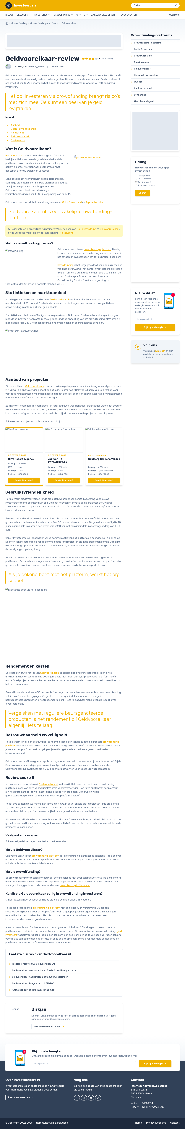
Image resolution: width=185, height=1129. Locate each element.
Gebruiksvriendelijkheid (23, 128)
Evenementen (129, 15)
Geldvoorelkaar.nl (15, 155)
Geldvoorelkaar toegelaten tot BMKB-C (33, 983)
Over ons (174, 15)
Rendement (17, 132)
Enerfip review (142, 62)
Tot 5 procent (144, 175)
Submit (142, 193)
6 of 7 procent (144, 179)
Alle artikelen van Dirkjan (47, 1026)
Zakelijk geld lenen (103, 15)
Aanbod (15, 125)
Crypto (80, 15)
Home (138, 1122)
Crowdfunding (61, 15)
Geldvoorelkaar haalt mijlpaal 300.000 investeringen (40, 977)
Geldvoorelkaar (142, 68)
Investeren (41, 15)
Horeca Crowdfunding (146, 75)
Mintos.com (66, 232)
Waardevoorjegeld (144, 101)
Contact (175, 1122)
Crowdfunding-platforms (44, 23)
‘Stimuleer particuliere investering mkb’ (33, 990)
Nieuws (9, 15)
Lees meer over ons (19, 1097)
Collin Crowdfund (72, 202)
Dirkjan (38, 1009)
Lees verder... (51, 1089)
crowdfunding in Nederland (75, 885)
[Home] (8, 23)
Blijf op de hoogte (153, 327)
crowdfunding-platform (97, 249)
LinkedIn (160, 351)
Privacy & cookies (156, 1122)
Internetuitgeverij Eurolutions (51, 1122)
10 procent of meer (146, 185)
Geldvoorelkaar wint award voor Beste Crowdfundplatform (44, 970)
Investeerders (25, 5)
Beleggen (22, 15)
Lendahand (140, 95)
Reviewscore (18, 140)
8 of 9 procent (144, 182)
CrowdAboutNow (143, 55)
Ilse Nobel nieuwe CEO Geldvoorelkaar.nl (33, 964)
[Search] (176, 5)
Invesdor (138, 81)
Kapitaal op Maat (95, 202)
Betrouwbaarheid (20, 136)
